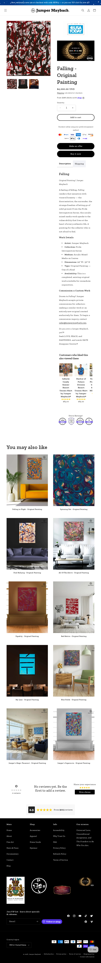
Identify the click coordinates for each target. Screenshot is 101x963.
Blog (9, 866)
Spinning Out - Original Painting (73, 509)
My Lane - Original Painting (27, 700)
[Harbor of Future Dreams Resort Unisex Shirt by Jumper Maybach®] (81, 369)
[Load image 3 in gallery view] (34, 84)
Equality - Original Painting (27, 636)
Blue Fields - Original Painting (73, 700)
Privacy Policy (59, 848)
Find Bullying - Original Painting (27, 573)
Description (65, 163)
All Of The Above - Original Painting (74, 573)
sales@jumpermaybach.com (72, 323)
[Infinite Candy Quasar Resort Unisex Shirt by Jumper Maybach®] (65, 369)
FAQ (55, 842)
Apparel (33, 836)
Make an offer (75, 146)
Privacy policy (61, 954)
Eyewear (33, 848)
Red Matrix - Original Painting (74, 636)
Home (9, 830)
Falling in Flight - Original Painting (27, 509)
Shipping (60, 93)
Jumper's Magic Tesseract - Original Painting (27, 763)
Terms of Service (60, 860)
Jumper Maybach (35, 954)
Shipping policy (89, 954)
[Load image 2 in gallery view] (23, 84)
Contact (10, 860)
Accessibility (58, 830)
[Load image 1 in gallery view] (12, 84)
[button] (5, 10)
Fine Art (10, 842)
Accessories (35, 830)
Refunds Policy (59, 854)
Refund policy (49, 954)
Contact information (87, 957)
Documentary (13, 854)
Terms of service (75, 954)
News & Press (12, 848)
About (9, 836)
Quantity (60, 103)
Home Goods (35, 842)
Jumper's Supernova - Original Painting (73, 763)
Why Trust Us (59, 836)
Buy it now (75, 154)
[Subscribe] (37, 921)
